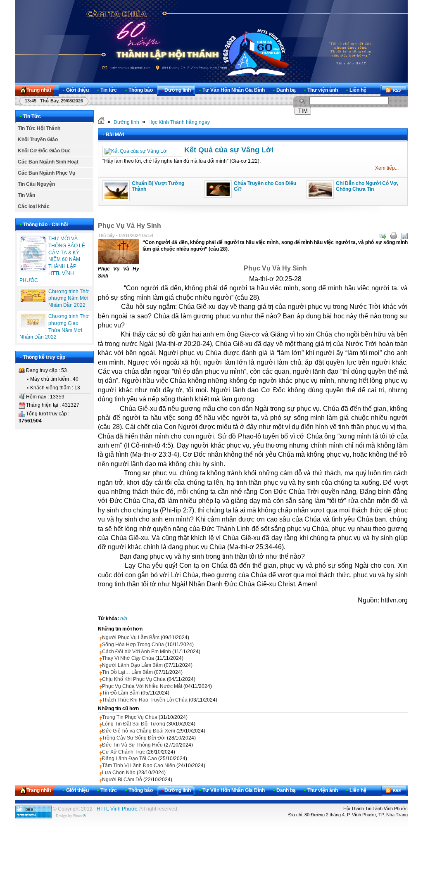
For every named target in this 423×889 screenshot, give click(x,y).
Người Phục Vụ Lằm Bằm (130, 637)
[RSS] (394, 90)
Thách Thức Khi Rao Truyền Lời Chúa (145, 700)
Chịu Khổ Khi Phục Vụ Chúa (134, 679)
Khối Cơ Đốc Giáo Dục (44, 151)
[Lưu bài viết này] (404, 235)
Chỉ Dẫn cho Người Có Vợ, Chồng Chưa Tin (367, 186)
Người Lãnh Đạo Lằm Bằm (132, 665)
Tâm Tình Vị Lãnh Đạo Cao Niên (138, 765)
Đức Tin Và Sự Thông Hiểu (132, 745)
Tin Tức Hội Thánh (39, 128)
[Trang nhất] (101, 122)
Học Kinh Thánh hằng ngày (179, 122)
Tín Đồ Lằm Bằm (121, 693)
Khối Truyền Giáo (38, 139)
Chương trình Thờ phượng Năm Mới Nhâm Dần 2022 (68, 298)
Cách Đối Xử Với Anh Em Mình (136, 651)
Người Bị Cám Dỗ (122, 779)
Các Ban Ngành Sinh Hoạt (48, 162)
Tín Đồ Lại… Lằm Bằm (127, 672)
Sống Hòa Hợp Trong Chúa (133, 644)
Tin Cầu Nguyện (36, 184)
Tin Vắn (26, 195)
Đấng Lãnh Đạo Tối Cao (129, 758)
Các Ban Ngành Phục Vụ (46, 173)
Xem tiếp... (387, 168)
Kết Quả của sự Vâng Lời (228, 150)
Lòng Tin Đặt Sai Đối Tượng (133, 724)
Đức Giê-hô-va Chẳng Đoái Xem (138, 731)
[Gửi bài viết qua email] (383, 235)
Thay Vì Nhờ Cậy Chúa (128, 658)
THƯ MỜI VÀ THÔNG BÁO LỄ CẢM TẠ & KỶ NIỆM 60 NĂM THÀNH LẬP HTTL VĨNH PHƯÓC (52, 259)
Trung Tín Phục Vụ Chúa (129, 717)
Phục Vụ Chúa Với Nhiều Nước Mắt (142, 686)
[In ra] (393, 235)
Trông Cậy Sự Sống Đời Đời (134, 738)
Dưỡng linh (126, 122)
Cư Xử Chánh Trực (123, 752)
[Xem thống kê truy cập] (33, 817)
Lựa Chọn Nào (118, 772)
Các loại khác (34, 206)
